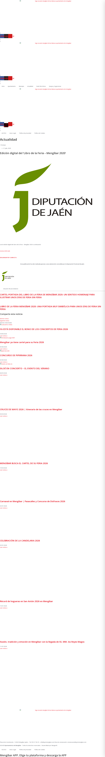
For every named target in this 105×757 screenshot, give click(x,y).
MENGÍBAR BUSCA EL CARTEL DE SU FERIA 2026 (24, 463)
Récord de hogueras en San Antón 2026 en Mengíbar (26, 601)
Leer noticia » (4, 336)
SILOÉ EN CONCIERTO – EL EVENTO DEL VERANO (24, 368)
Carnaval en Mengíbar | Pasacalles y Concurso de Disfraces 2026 (32, 501)
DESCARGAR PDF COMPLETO (8, 257)
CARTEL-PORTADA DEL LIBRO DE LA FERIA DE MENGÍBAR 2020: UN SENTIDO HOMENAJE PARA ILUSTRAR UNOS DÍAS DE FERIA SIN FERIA (47, 296)
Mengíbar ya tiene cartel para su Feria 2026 (22, 342)
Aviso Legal (13, 133)
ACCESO (4, 133)
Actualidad (30, 86)
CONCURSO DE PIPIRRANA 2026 (16, 355)
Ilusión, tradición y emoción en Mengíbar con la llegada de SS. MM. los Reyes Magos (42, 641)
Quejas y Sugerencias (55, 86)
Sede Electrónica (41, 86)
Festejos (3, 145)
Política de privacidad (25, 133)
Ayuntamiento (12, 86)
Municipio (21, 86)
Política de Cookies (39, 133)
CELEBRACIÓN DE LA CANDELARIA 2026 (20, 540)
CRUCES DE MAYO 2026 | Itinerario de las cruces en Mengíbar (31, 409)
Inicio (3, 86)
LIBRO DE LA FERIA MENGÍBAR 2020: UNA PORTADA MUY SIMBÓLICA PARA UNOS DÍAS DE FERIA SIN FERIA (50, 308)
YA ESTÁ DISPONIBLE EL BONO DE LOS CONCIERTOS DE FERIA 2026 (34, 329)
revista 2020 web (5, 251)
